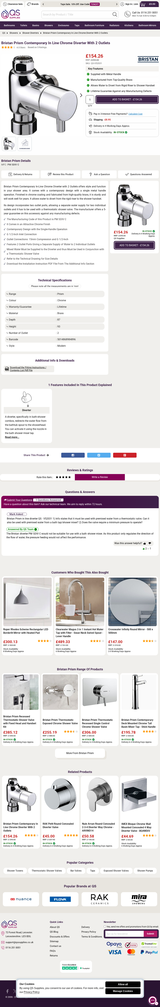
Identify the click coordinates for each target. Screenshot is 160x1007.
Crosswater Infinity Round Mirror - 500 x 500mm (130, 631)
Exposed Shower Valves (116, 870)
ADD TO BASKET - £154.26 (127, 99)
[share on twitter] (99, 455)
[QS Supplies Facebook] (7, 991)
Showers (48, 25)
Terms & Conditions (91, 936)
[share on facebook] (73, 455)
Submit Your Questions (19, 499)
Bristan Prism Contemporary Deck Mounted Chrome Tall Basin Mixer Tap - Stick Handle (138, 723)
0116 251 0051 (13, 947)
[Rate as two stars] (58, 478)
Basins (35, 25)
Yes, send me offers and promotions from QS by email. (133, 926)
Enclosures (63, 25)
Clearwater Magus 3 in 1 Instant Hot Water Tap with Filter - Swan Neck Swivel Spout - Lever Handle (79, 633)
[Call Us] (127, 14)
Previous (43, 4)
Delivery (85, 927)
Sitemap (54, 941)
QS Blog (54, 931)
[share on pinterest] (125, 455)
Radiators (114, 25)
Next (116, 4)
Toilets (23, 25)
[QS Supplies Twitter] (15, 991)
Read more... (12, 437)
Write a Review (100, 477)
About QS (55, 927)
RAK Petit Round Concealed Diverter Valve (58, 825)
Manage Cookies (123, 991)
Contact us (55, 946)
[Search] (115, 14)
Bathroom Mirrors (147, 25)
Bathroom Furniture (94, 25)
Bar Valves (76, 870)
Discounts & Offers (60, 936)
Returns (54, 955)
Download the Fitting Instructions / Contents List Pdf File (28, 369)
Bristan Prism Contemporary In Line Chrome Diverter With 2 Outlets (20, 827)
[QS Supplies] (10, 13)
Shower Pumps (145, 870)
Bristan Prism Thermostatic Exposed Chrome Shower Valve (60, 721)
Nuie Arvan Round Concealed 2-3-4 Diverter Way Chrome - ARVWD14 (98, 827)
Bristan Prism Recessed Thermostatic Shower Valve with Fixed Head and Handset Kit (19, 721)
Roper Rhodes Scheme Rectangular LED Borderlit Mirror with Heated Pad (25, 631)
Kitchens (129, 25)
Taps (77, 25)
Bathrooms (9, 25)
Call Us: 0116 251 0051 (145, 12)
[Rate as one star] (57, 478)
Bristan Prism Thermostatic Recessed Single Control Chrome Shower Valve (97, 723)
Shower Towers (15, 870)
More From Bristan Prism (80, 753)
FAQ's (53, 951)
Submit (150, 933)
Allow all (123, 984)
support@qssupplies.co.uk (19, 942)
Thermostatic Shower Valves (47, 870)
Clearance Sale (15, 4)
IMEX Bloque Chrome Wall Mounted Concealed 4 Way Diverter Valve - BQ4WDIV (136, 827)
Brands (35, 4)
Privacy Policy (88, 931)
